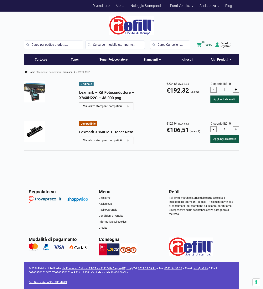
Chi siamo (105, 197)
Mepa (120, 6)
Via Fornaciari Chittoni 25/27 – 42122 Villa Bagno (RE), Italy (97, 268)
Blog (228, 6)
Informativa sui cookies (112, 221)
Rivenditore (101, 6)
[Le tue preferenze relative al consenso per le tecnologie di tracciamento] (256, 282)
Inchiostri (186, 59)
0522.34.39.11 (147, 268)
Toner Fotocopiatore (114, 59)
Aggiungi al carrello (224, 99)
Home (32, 72)
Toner (75, 59)
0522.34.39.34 (173, 268)
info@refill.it (200, 268)
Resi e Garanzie (108, 209)
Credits (103, 227)
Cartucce (41, 59)
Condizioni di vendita (111, 215)
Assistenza (105, 203)
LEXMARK (67, 72)
